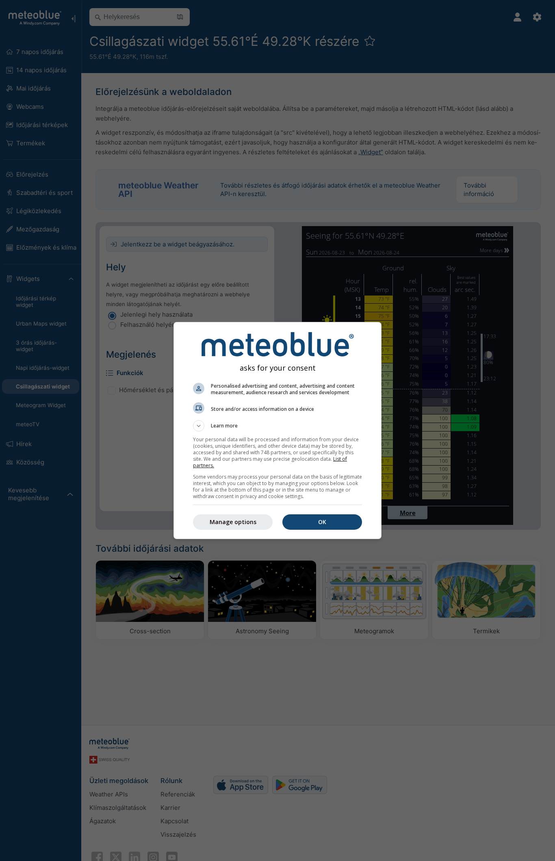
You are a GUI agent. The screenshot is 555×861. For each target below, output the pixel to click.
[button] (277, 426)
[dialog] (277, 430)
